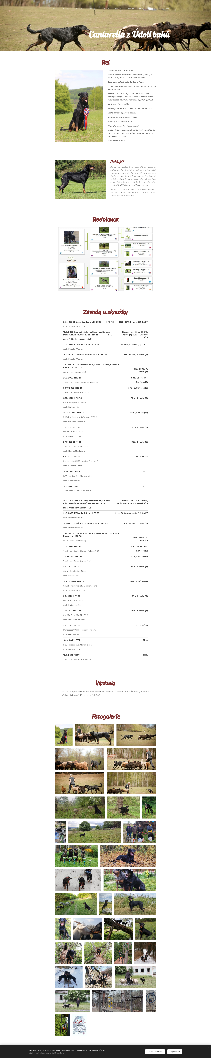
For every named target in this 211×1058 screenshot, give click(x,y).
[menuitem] (56, 9)
